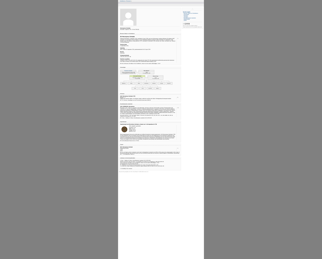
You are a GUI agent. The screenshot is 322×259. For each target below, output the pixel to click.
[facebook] (187, 23)
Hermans (186, 15)
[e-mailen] (183, 23)
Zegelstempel (187, 19)
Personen (128, 1)
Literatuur (186, 16)
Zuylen (185, 20)
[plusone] (189, 23)
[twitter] (185, 23)
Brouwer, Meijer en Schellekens (191, 13)
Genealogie (186, 14)
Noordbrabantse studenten (190, 18)
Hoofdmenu (122, 1)
